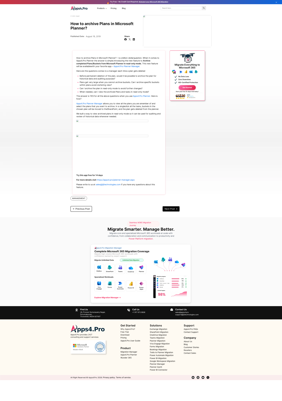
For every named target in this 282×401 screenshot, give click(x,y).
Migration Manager (129, 352)
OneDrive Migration (158, 335)
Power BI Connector (158, 370)
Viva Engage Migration (160, 344)
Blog (124, 8)
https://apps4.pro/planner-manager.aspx (116, 180)
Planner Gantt (156, 367)
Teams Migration (157, 338)
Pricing (113, 8)
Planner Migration (157, 341)
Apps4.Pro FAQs (191, 329)
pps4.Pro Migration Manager (109, 248)
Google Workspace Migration (162, 361)
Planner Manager (157, 364)
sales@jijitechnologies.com (108, 184)
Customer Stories (191, 347)
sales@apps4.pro (182, 312)
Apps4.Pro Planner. (142, 96)
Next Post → (171, 209)
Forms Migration (157, 346)
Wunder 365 (126, 358)
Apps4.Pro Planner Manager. (127, 66)
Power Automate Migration (161, 355)
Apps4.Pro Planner (129, 355)
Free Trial (125, 332)
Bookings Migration (158, 349)
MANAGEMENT (78, 198)
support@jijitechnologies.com (187, 315)
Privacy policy (109, 377)
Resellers (188, 350)
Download (125, 335)
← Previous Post (81, 209)
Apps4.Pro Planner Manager (89, 103)
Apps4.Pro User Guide (130, 341)
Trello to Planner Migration (161, 352)
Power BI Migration (158, 358)
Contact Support (191, 332)
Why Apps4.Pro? (128, 329)
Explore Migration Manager (107, 297)
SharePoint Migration (159, 332)
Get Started (187, 87)
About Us (188, 341)
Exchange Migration (158, 329)
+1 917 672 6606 (138, 312)
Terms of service (123, 377)
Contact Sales (190, 353)
